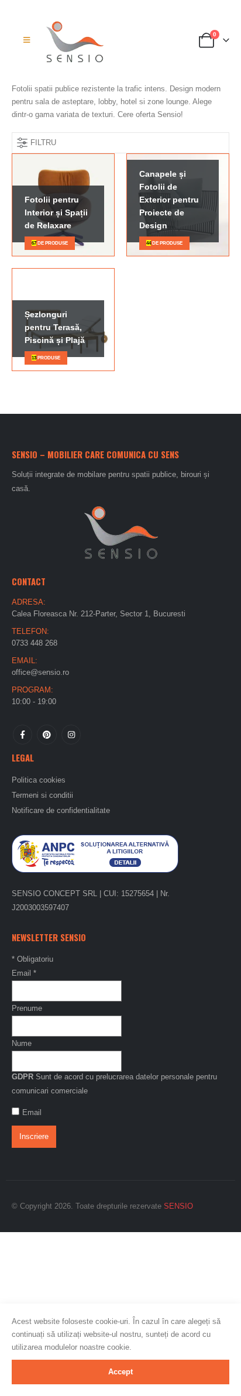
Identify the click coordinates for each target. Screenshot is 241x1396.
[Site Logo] (74, 40)
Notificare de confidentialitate (61, 810)
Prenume (27, 1008)
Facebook (22, 734)
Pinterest (46, 734)
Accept (120, 1371)
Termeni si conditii (42, 795)
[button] (26, 40)
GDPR (22, 1076)
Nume (22, 1043)
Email (24, 973)
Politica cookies (39, 780)
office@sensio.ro (40, 672)
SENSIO (178, 1206)
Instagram (71, 734)
